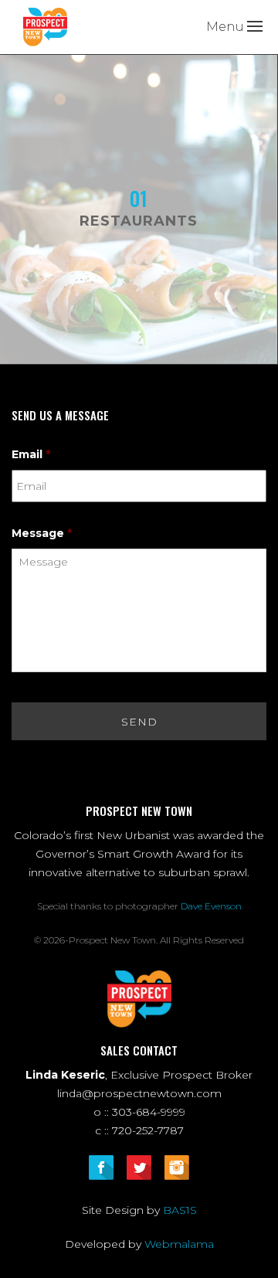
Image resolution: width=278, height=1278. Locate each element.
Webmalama (179, 1244)
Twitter (139, 1167)
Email (31, 454)
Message (42, 533)
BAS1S (180, 1210)
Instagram (176, 1167)
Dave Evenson (211, 906)
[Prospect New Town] (45, 26)
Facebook (101, 1167)
